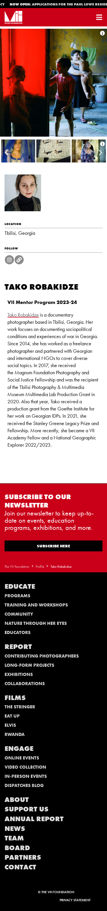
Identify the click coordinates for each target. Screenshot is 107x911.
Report (18, 646)
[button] (6, 152)
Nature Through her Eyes (36, 623)
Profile (40, 567)
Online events (22, 758)
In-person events (26, 776)
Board (17, 847)
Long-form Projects (29, 665)
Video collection (25, 767)
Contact (20, 866)
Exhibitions (19, 674)
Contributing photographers (42, 656)
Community (19, 614)
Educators (18, 632)
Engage (19, 748)
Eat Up (12, 716)
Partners (23, 857)
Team (14, 838)
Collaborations (25, 684)
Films (15, 697)
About (17, 799)
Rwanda (15, 734)
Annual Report (34, 818)
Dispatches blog (24, 785)
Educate (20, 586)
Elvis (10, 725)
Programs (17, 596)
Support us (27, 809)
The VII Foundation (17, 567)
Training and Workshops (36, 605)
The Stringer (20, 707)
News (15, 828)
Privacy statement (75, 900)
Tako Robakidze (23, 314)
